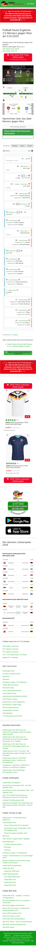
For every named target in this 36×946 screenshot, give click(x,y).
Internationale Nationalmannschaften (15, 696)
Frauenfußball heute (9, 693)
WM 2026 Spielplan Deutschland (13, 905)
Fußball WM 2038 (10, 885)
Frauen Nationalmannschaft (12, 690)
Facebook (5, 941)
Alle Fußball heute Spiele (11, 49)
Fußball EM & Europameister (12, 865)
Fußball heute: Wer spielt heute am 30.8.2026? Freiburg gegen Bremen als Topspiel (16, 746)
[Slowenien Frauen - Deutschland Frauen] (18, 612)
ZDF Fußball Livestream (10, 649)
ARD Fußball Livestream (11, 646)
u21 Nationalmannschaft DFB (12, 716)
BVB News (6, 676)
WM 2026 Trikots (8, 688)
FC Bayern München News (11, 674)
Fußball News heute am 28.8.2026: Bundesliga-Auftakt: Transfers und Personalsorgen (14, 760)
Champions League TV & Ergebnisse (15, 682)
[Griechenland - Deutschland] (18, 581)
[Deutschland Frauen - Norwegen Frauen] (18, 606)
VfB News (6, 679)
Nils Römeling (26, 935)
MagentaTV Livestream (10, 657)
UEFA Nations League (10, 699)
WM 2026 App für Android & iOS (20, 939)
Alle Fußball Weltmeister (12, 877)
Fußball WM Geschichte (10, 874)
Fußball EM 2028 (8, 868)
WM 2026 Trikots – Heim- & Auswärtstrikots (17, 921)
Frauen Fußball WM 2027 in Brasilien (16, 825)
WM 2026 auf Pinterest (16, 941)
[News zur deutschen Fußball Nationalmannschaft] (12, 3)
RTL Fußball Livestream (10, 652)
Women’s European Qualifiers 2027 (15, 833)
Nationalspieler (8, 713)
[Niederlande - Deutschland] (18, 562)
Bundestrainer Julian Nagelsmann (14, 702)
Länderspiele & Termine (10, 710)
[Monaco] (8, 73)
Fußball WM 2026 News (11, 685)
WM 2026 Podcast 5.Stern (11, 916)
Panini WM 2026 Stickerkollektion (14, 919)
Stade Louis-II (13, 67)
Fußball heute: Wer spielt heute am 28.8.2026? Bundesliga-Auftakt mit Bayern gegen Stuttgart (17, 732)
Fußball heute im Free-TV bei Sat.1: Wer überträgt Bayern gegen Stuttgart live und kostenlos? (17, 753)
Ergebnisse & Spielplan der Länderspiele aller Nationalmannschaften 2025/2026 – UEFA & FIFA (18, 805)
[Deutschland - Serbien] (18, 574)
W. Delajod (14, 335)
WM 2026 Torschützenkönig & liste (14, 924)
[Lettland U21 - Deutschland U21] (18, 625)
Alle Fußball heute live (10, 51)
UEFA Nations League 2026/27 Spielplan (16, 839)
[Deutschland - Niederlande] (18, 593)
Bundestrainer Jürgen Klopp (12, 705)
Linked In (27, 941)
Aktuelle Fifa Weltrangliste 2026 (13, 800)
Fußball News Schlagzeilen (12, 782)
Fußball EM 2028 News (11, 871)
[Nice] (28, 73)
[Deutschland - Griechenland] (18, 568)
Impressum (7, 937)
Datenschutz (15, 937)
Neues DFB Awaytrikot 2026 (12, 913)
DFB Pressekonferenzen (11, 707)
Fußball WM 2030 (10, 879)
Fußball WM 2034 (10, 882)
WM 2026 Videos (8, 927)
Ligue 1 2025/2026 (15, 66)
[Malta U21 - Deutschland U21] (18, 631)
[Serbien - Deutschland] (18, 587)
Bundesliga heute (8, 671)
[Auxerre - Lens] (14, 109)
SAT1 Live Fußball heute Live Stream (15, 654)
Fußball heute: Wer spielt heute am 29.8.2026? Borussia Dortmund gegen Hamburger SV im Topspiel (15, 739)
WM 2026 (6, 836)
